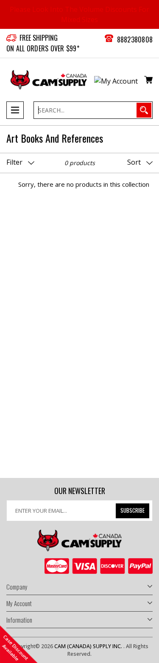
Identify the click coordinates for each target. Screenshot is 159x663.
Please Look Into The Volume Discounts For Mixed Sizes (79, 14)
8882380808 (135, 39)
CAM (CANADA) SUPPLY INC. (88, 646)
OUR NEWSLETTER (79, 491)
